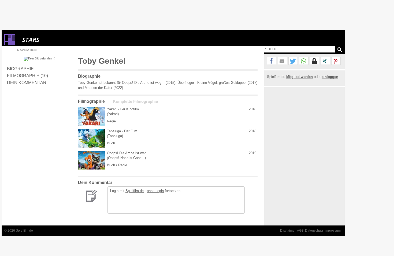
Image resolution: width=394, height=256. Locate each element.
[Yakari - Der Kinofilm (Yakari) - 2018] (91, 116)
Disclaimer (288, 230)
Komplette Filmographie (135, 101)
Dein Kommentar (26, 82)
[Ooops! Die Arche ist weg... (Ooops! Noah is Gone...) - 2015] (91, 160)
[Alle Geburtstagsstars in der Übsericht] (49, 40)
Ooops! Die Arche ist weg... (128, 153)
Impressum (333, 230)
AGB (300, 230)
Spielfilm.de (134, 191)
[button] (271, 61)
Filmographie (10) (27, 75)
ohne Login (155, 191)
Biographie (20, 68)
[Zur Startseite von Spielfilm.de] (9, 44)
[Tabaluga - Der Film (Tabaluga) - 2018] (91, 138)
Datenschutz (314, 230)
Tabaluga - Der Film (122, 131)
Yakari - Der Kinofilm (123, 109)
